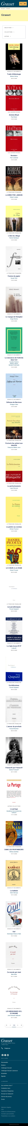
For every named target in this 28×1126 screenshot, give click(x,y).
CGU (2, 1109)
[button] (9, 28)
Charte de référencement (8, 1111)
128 (14, 1025)
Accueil (3, 8)
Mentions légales (6, 1107)
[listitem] (2, 1055)
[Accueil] (7, 3)
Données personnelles (7, 1114)
